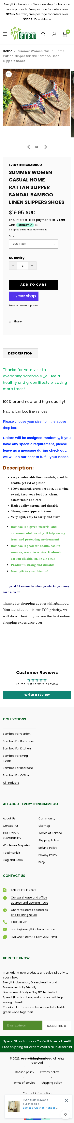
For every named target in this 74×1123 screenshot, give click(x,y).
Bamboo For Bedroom (18, 768)
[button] (5, 34)
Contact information (37, 1093)
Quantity (16, 258)
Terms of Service (50, 833)
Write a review (37, 694)
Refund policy (24, 1072)
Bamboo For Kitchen (17, 748)
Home (7, 51)
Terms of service (24, 1083)
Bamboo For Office (16, 775)
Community (46, 818)
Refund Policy (47, 848)
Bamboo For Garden (17, 734)
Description (20, 353)
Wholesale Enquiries (16, 845)
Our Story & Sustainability (12, 835)
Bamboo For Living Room (15, 758)
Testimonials (12, 853)
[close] (66, 1100)
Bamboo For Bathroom (18, 741)
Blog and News (13, 860)
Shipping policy (51, 1083)
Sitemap (44, 826)
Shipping (14, 229)
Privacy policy (49, 1072)
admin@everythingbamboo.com (33, 929)
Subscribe (55, 1025)
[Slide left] (28, 147)
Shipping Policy (48, 840)
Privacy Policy (47, 855)
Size (12, 236)
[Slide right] (45, 147)
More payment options (23, 305)
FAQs (41, 862)
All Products (11, 783)
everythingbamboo (36, 1058)
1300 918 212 (19, 922)
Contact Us (11, 826)
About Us (9, 818)
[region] (37, 12)
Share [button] (17, 321)
